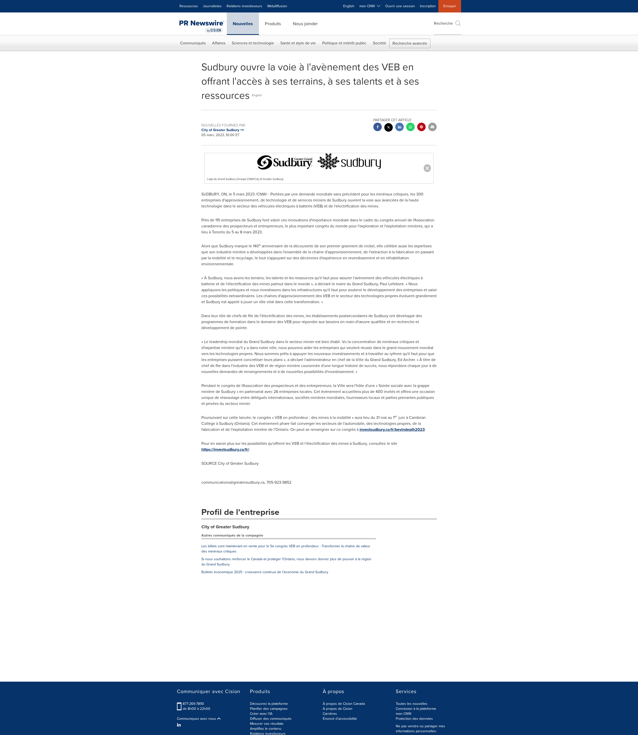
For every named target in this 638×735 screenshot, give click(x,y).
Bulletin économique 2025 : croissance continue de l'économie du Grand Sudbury (264, 572)
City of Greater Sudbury (225, 527)
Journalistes (212, 6)
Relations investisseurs (244, 6)
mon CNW (403, 713)
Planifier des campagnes (269, 708)
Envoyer (449, 6)
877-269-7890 (193, 703)
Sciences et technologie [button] (253, 43)
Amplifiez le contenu (265, 728)
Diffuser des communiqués (271, 718)
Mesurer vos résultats (267, 723)
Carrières (330, 713)
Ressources (188, 6)
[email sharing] (432, 127)
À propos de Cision (337, 708)
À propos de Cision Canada (344, 703)
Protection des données (414, 718)
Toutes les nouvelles (411, 703)
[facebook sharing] (377, 127)
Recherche (443, 23)
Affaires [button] (218, 43)
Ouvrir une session (400, 6)
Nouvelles (243, 23)
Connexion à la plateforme (416, 708)
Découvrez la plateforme (269, 703)
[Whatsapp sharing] (410, 127)
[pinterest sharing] (421, 127)
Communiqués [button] (193, 43)
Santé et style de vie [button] (298, 43)
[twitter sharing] (388, 128)
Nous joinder (305, 23)
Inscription (428, 6)
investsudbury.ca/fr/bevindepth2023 (392, 429)
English (348, 6)
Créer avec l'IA (261, 713)
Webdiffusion (277, 6)
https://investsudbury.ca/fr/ (225, 449)
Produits (273, 23)
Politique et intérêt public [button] (344, 43)
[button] (319, 161)
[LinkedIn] (179, 725)
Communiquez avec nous (197, 718)
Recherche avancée (410, 43)
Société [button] (379, 43)
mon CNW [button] (368, 6)
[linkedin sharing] (399, 127)
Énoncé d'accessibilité (340, 718)
